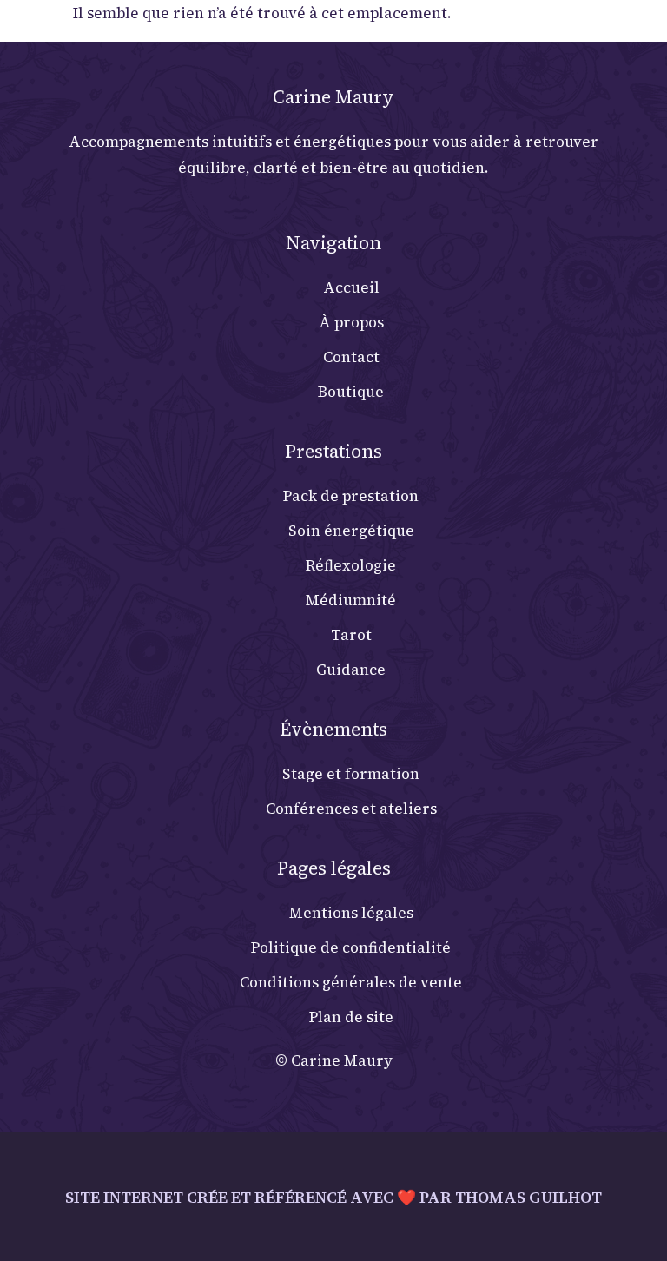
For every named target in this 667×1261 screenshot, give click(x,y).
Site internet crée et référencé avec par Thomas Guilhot (333, 1197)
